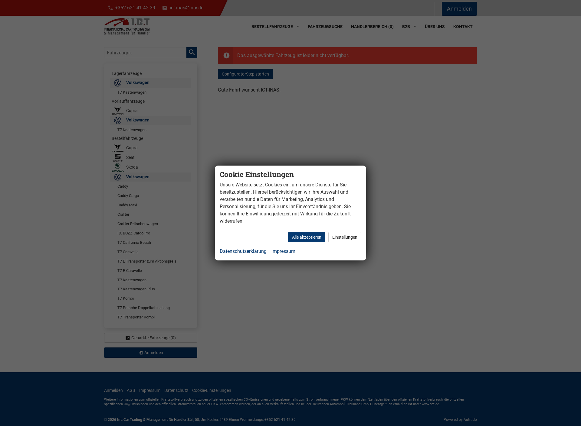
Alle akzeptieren (306, 237)
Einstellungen (344, 237)
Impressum (283, 251)
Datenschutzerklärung (243, 251)
